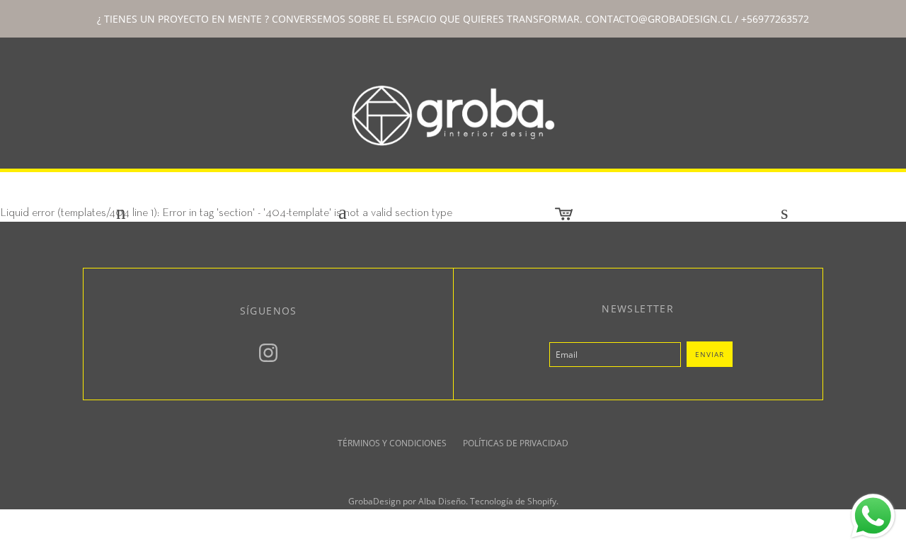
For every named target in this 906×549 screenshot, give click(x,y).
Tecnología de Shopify (513, 501)
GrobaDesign (374, 501)
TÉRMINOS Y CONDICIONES (392, 443)
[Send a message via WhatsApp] (873, 516)
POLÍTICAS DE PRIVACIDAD (515, 443)
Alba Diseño (442, 501)
